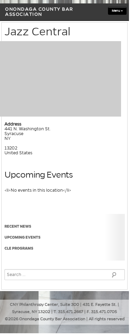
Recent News (17, 226)
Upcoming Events (22, 237)
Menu (117, 10)
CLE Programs (18, 248)
